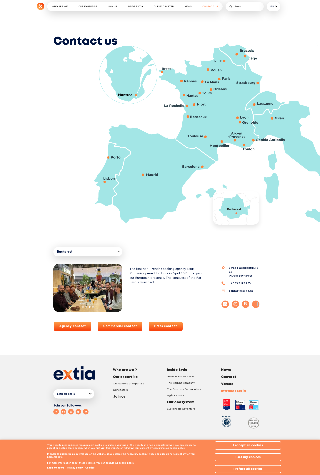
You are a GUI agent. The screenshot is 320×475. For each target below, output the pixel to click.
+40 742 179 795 (240, 283)
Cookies (89, 468)
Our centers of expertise (128, 383)
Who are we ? (125, 369)
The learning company (181, 383)
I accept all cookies (248, 445)
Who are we (60, 6)
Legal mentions (55, 468)
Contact (228, 377)
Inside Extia (135, 6)
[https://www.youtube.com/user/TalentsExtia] (86, 411)
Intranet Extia (233, 391)
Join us (112, 6)
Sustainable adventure (181, 409)
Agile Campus (175, 395)
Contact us (210, 6)
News (188, 6)
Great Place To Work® (180, 376)
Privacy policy (75, 468)
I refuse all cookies (248, 468)
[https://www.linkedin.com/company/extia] (72, 411)
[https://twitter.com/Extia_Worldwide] (79, 411)
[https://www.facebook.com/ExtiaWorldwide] (57, 411)
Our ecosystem (164, 6)
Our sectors (120, 390)
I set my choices (248, 457)
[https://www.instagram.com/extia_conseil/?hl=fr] (64, 411)
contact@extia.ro (241, 291)
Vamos (227, 384)
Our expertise (88, 6)
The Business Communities (184, 389)
